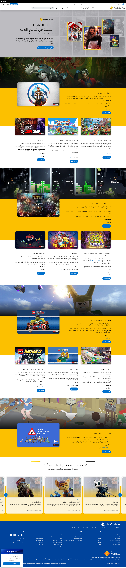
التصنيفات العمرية (39, 538)
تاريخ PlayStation (116, 544)
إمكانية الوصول (78, 536)
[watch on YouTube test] (56, 104)
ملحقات (90, 4)
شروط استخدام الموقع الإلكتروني (43, 563)
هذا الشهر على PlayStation (106, 527)
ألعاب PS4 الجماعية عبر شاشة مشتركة (85, 8)
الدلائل (61, 546)
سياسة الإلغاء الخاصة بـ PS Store (36, 536)
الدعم (75, 4)
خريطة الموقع (32, 563)
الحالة (61, 538)
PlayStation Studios (115, 538)
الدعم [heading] (61, 532)
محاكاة (71, 157)
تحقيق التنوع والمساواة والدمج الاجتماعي (73, 540)
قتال (107, 109)
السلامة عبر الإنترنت (78, 538)
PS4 (100, 536)
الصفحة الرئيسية (117, 527)
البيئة (81, 534)
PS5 (100, 534)
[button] (38, 94)
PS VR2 (99, 538)
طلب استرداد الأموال (58, 544)
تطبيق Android (20, 540)
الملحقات (99, 542)
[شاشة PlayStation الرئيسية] (123, 4)
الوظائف (118, 536)
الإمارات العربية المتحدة (112, 563)
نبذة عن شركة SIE (116, 534)
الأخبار (82, 4)
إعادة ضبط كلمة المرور (57, 542)
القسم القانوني (62, 563)
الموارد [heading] (41, 532)
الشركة (118, 542)
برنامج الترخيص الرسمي (38, 544)
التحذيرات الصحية (39, 540)
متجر (119, 4)
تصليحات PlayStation (57, 540)
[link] (24, 495)
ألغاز (107, 222)
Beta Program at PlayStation (17, 542)
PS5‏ (113, 4)
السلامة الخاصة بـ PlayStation (56, 536)
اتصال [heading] (22, 532)
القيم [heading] (80, 532)
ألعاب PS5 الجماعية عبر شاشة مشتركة (64, 8)
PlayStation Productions (114, 540)
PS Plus (98, 4)
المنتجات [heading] (99, 532)
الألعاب (105, 4)
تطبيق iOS (21, 538)
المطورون (41, 542)
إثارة (107, 153)
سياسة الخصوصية (54, 563)
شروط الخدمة (40, 534)
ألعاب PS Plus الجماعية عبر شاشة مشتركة (42, 8)
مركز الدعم (60, 534)
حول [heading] (119, 532)
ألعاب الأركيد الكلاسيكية (95, 260)
